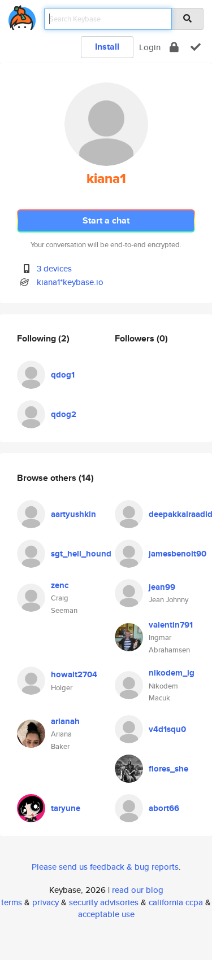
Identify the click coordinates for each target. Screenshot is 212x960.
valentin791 (171, 625)
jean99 (162, 587)
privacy (45, 902)
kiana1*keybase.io (70, 282)
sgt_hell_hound (81, 553)
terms (11, 902)
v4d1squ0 (167, 729)
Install (107, 46)
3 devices (54, 268)
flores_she (168, 768)
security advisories (104, 902)
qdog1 (63, 375)
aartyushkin (73, 514)
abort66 (164, 808)
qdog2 (63, 414)
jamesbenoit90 (177, 553)
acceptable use (106, 914)
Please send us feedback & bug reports (105, 867)
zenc (59, 585)
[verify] (196, 47)
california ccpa (176, 902)
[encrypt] (174, 47)
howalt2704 (74, 674)
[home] (22, 15)
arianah (65, 721)
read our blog (137, 890)
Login (150, 47)
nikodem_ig (171, 673)
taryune (65, 808)
